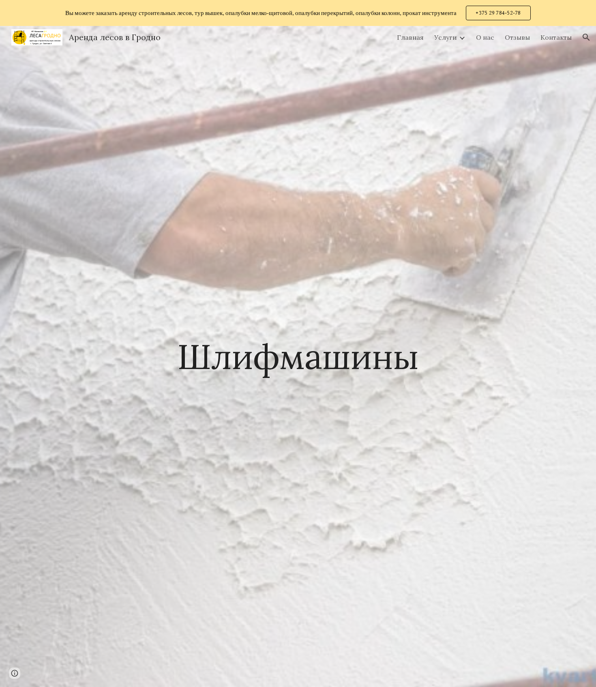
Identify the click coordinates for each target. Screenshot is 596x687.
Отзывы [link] (517, 37)
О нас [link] (485, 37)
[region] (298, 13)
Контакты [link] (556, 37)
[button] (586, 37)
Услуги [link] (445, 37)
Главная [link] (410, 37)
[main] (298, 356)
